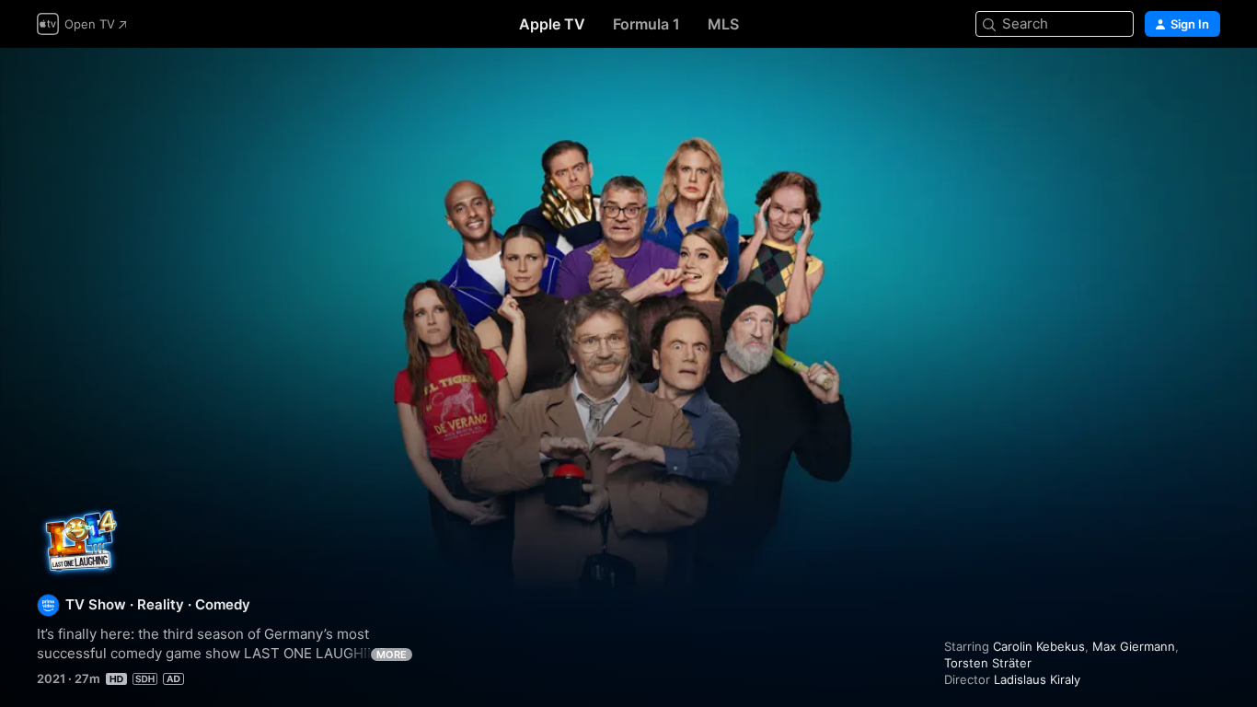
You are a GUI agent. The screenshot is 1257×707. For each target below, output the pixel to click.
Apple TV (552, 24)
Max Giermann (1133, 646)
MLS (723, 24)
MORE (391, 654)
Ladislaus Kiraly (1037, 679)
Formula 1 (646, 24)
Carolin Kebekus (1039, 646)
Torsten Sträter (988, 662)
